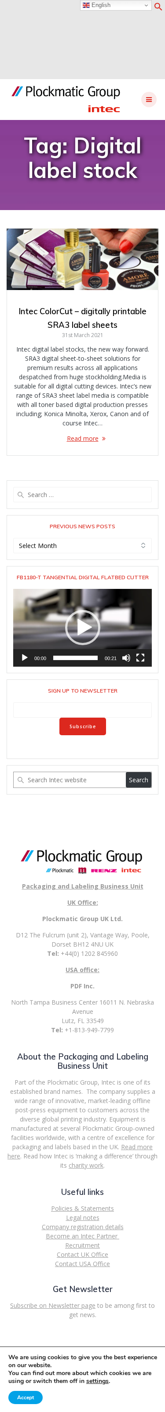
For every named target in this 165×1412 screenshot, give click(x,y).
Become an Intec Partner (82, 1236)
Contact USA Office (82, 1264)
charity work (86, 1165)
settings (97, 1381)
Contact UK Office (82, 1254)
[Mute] (126, 657)
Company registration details (83, 1227)
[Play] (24, 657)
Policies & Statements (82, 1208)
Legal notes (82, 1217)
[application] (82, 628)
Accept (25, 1397)
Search (138, 780)
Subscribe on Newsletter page (52, 1305)
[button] (158, 8)
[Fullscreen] (140, 657)
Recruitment (82, 1245)
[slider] (75, 658)
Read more (83, 438)
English (100, 5)
